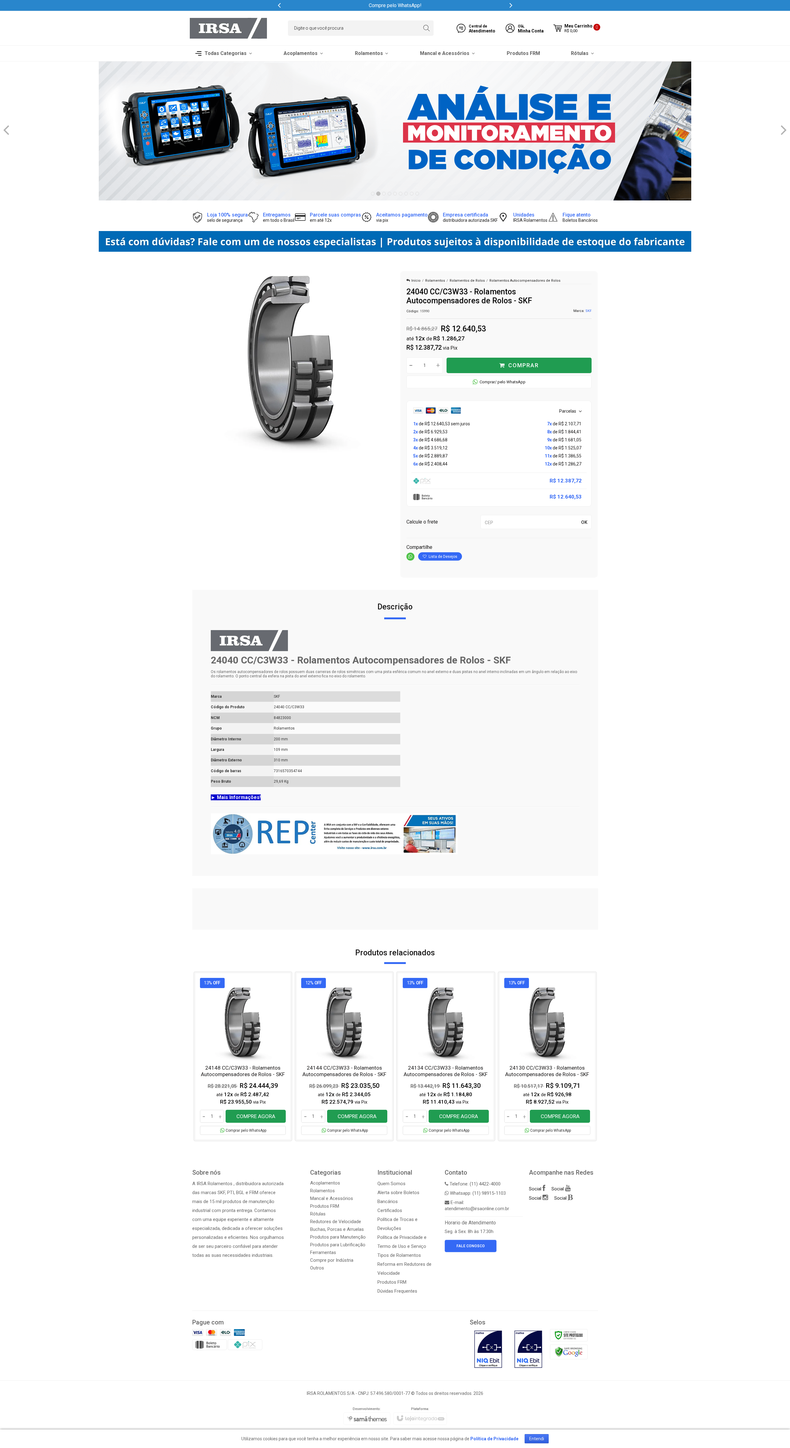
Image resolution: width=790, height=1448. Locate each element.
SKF (588, 311)
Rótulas (318, 1214)
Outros (317, 1268)
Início (416, 281)
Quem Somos (391, 1183)
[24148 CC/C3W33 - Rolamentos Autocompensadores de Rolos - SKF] (243, 1056)
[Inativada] (488, 1349)
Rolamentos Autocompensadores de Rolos (524, 281)
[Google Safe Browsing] (569, 1351)
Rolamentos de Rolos (467, 281)
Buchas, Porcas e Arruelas (337, 1229)
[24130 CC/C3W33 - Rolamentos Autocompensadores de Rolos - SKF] (547, 1056)
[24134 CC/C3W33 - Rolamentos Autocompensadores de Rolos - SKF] (445, 1056)
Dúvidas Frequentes (397, 1291)
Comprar (523, 365)
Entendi (536, 1438)
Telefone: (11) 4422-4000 (474, 1184)
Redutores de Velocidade (335, 1221)
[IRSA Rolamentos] (228, 28)
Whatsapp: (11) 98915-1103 (477, 1193)
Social (536, 1189)
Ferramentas (323, 1252)
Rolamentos (435, 281)
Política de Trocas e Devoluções (397, 1224)
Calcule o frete (422, 522)
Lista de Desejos (442, 556)
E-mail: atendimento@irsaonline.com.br (477, 1205)
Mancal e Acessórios (331, 1198)
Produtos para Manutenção (338, 1237)
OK (584, 522)
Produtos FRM (324, 1206)
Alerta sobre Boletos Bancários (398, 1197)
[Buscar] (426, 28)
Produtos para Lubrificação (337, 1245)
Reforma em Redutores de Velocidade (404, 1268)
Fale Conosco (470, 1246)
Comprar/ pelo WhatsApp (503, 382)
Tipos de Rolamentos (399, 1255)
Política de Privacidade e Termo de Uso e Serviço (401, 1242)
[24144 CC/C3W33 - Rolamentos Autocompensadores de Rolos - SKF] (344, 1056)
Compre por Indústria (331, 1260)
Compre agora (255, 1116)
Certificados (389, 1210)
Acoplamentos (325, 1183)
